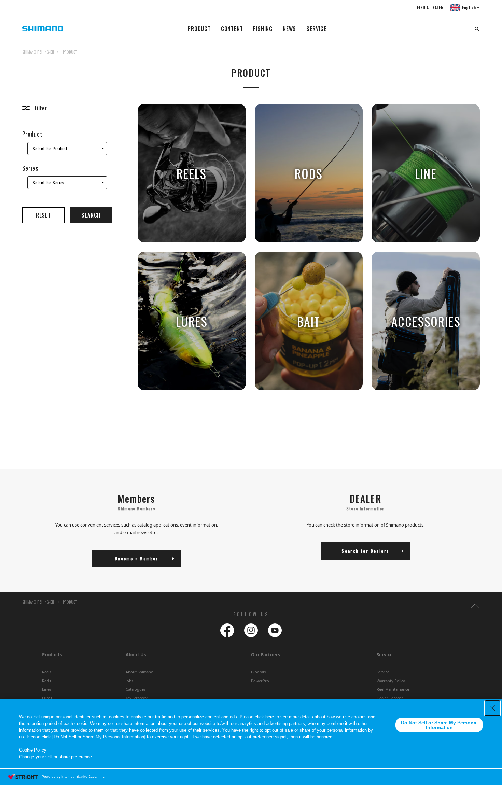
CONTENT (232, 28)
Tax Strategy (137, 697)
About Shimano (139, 671)
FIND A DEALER (430, 7)
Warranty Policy (391, 680)
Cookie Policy (32, 750)
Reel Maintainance (393, 689)
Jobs (129, 680)
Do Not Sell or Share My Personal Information (439, 725)
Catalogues (135, 689)
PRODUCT (199, 28)
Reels (46, 671)
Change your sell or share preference (55, 756)
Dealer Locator (390, 697)
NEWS (289, 28)
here (269, 716)
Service (383, 671)
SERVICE (316, 28)
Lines (46, 689)
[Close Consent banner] (492, 708)
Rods (46, 680)
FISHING (263, 28)
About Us (136, 654)
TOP (475, 56)
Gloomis (258, 671)
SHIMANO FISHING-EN (38, 52)
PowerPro (260, 680)
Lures (47, 697)
